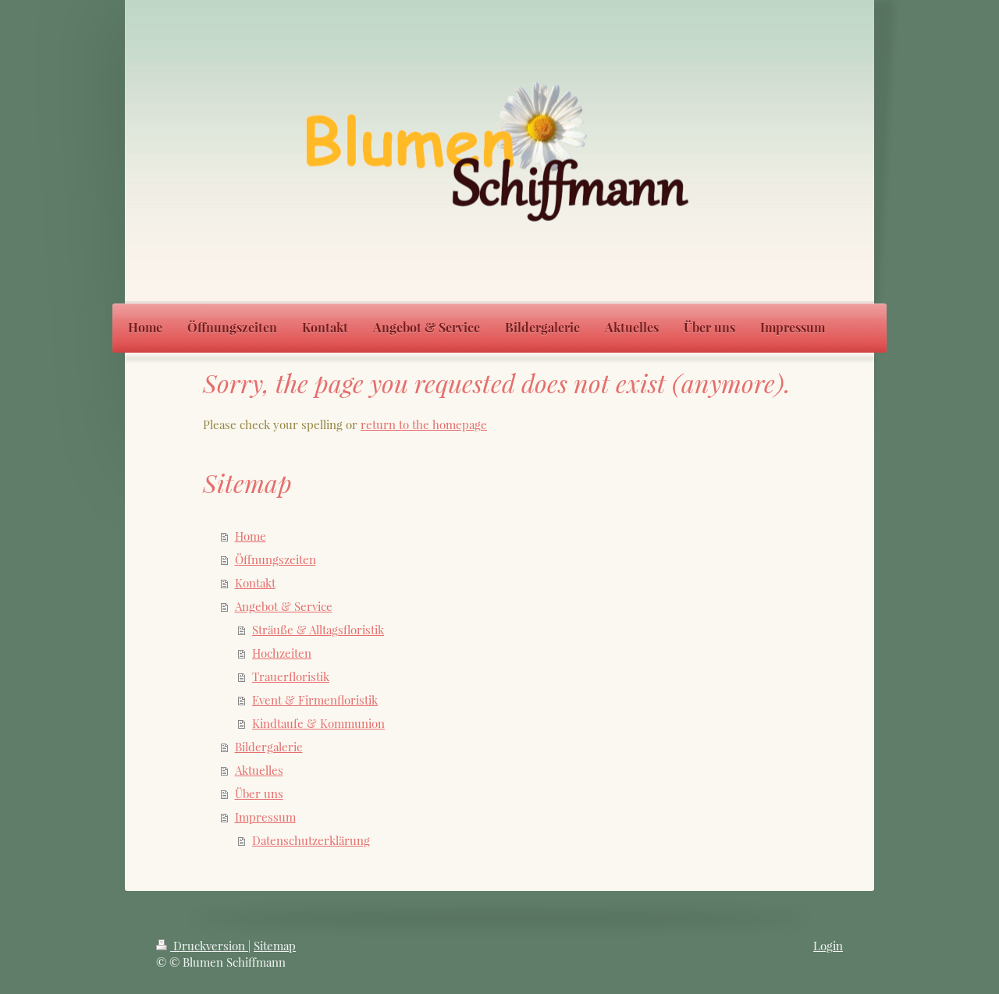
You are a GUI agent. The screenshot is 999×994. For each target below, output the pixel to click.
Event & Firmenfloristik (315, 700)
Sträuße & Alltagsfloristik (318, 629)
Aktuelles (259, 770)
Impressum (265, 817)
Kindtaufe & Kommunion (318, 723)
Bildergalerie (269, 746)
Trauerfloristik (290, 676)
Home (250, 536)
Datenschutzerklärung (311, 840)
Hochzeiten (281, 653)
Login (828, 945)
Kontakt (255, 583)
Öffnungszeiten (275, 559)
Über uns (259, 793)
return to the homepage (424, 424)
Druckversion (209, 945)
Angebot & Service (283, 606)
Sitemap (275, 945)
